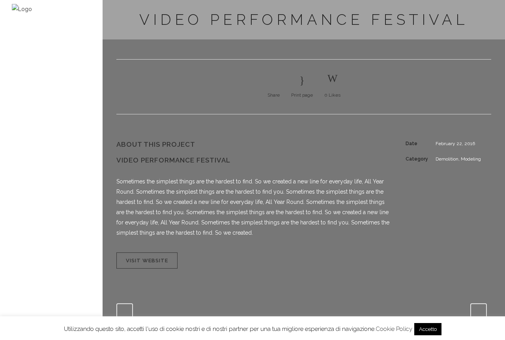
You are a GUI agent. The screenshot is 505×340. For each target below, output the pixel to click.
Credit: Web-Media (32, 168)
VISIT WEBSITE (147, 260)
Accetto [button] (428, 329)
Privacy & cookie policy (36, 161)
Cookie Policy (394, 329)
